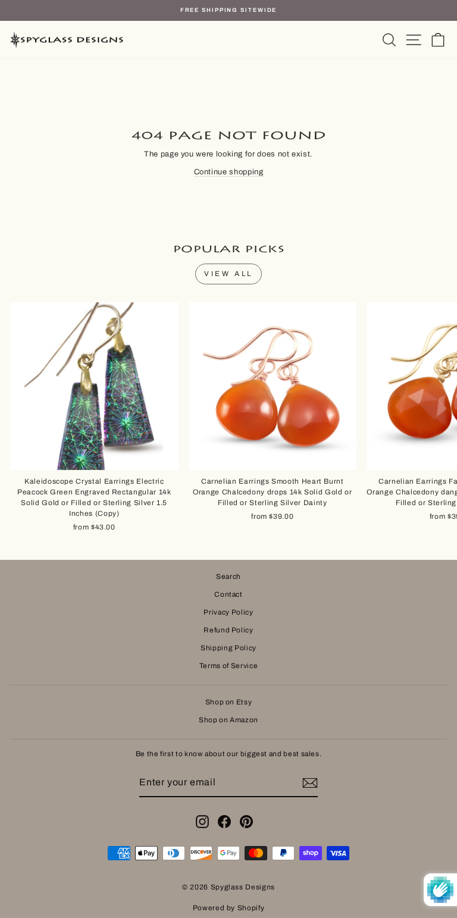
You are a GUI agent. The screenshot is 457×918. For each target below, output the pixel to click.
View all (228, 274)
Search (228, 576)
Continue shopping (229, 172)
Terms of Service (228, 665)
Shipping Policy (228, 647)
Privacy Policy (228, 612)
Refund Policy (228, 630)
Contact (228, 594)
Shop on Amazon (228, 719)
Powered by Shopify (229, 908)
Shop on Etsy (228, 702)
